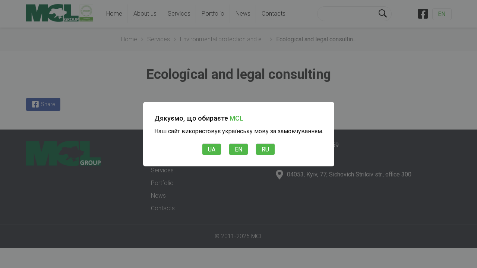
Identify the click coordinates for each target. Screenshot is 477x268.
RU (265, 149)
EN (238, 149)
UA (211, 149)
